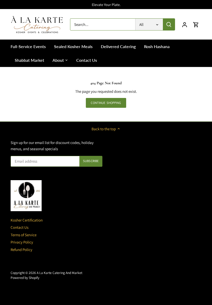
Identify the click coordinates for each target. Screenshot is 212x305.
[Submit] (169, 24)
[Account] (184, 24)
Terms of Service (23, 234)
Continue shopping (106, 103)
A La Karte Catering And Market (59, 272)
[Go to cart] (196, 24)
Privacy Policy (22, 242)
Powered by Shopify (25, 277)
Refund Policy (21, 249)
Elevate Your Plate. (106, 4)
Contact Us (19, 227)
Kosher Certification (27, 220)
